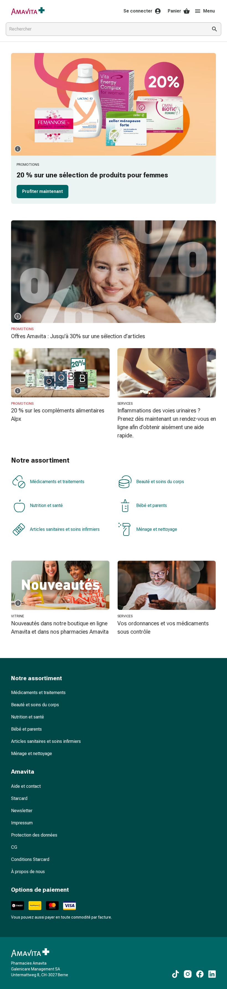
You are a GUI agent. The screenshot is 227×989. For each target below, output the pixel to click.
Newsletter (21, 810)
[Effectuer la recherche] (214, 29)
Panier (174, 11)
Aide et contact (26, 786)
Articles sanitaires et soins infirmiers (65, 529)
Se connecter (137, 11)
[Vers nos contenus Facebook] (200, 974)
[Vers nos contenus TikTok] (175, 974)
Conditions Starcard (30, 859)
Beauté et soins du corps (160, 481)
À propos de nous (28, 871)
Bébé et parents (151, 505)
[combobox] (106, 29)
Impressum (22, 822)
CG (14, 847)
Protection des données (34, 835)
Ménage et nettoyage (156, 529)
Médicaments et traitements (57, 481)
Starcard (19, 798)
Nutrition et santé (46, 505)
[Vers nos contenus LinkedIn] (212, 974)
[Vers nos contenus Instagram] (188, 974)
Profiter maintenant (42, 191)
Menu (209, 11)
